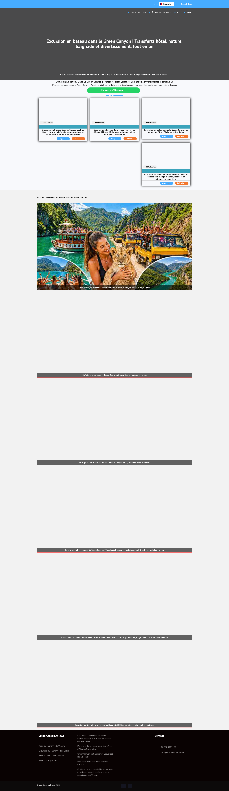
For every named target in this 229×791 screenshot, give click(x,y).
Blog (189, 12)
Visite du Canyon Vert (48, 760)
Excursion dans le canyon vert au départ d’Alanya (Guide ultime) (94, 747)
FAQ (179, 12)
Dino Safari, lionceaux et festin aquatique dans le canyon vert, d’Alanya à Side (114, 288)
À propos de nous (162, 12)
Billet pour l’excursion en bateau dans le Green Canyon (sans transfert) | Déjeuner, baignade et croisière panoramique (114, 637)
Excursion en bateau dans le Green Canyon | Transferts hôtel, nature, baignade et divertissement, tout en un (122, 74)
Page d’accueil (138, 12)
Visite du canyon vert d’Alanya (52, 746)
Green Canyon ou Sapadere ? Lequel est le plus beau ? (95, 755)
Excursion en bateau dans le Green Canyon (92, 762)
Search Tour (186, 4)
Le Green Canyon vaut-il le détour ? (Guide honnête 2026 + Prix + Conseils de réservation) (94, 738)
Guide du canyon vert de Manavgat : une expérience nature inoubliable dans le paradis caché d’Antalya (95, 772)
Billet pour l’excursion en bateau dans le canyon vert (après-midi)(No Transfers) (114, 462)
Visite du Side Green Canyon (51, 755)
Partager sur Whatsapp (112, 90)
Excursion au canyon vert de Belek (54, 751)
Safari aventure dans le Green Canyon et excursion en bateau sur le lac (114, 375)
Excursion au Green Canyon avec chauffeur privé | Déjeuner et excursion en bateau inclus (115, 725)
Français (167, 4)
